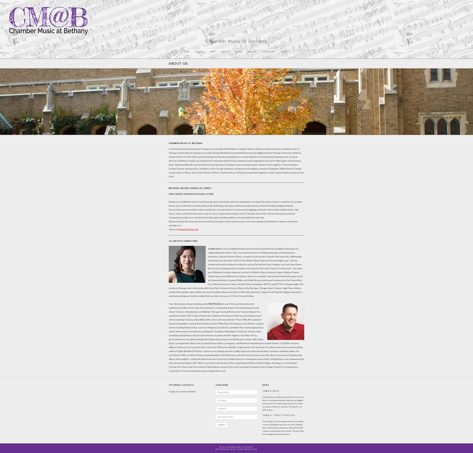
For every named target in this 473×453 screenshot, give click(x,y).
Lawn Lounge (268, 52)
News (212, 52)
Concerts (199, 52)
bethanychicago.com (188, 229)
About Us (225, 52)
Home (186, 52)
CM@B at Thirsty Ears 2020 (278, 415)
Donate (239, 52)
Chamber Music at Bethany (236, 41)
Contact (285, 52)
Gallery (252, 52)
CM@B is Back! (270, 391)
